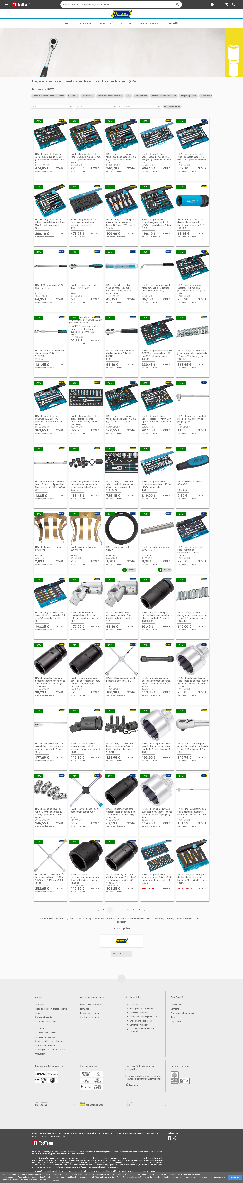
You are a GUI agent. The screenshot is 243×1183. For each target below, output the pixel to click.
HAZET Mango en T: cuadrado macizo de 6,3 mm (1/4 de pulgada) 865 (192, 419)
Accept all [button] (235, 1177)
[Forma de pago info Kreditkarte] (97, 1089)
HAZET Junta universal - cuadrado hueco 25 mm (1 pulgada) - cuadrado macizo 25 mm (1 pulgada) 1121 (86, 616)
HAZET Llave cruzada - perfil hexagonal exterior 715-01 (120, 679)
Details (59, 168)
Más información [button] (53, 1180)
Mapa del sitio (177, 1021)
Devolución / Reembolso (46, 1021)
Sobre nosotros (178, 1005)
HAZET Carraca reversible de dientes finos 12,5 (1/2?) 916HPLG (49, 353)
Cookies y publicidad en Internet (49, 1041)
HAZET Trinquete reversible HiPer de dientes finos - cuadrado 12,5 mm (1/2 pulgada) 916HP (84, 330)
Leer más (133, 1085)
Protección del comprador (182, 1013)
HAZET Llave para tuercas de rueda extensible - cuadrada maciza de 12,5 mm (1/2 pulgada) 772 (156, 289)
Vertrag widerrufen (44, 1017)
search (177, 4)
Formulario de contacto (90, 1005)
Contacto (175, 1009)
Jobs (173, 1017)
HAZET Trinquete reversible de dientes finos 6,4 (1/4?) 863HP (120, 353)
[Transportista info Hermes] (52, 1076)
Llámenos (84, 1009)
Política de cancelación (45, 1033)
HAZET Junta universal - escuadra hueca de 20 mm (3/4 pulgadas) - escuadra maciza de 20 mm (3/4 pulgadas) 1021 (119, 618)
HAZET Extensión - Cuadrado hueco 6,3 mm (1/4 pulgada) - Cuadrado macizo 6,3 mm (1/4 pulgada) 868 (50, 485)
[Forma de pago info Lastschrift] (97, 1082)
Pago (37, 1013)
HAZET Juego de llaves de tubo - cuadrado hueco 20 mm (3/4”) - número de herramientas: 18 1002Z (157, 485)
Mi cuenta (39, 1005)
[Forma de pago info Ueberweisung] (86, 1076)
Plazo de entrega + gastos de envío (51, 1009)
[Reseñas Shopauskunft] (184, 1083)
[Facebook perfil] (169, 1139)
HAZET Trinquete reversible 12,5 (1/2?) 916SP (84, 286)
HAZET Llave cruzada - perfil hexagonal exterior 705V (85, 810)
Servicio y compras (150, 23)
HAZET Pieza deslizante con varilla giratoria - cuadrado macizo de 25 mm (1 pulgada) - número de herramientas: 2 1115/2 (192, 815)
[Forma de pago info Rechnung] (86, 1082)
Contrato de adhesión (45, 1045)
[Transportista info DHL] (40, 1076)
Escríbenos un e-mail (89, 1013)
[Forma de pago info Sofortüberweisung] (97, 1076)
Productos (105, 23)
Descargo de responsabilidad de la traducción (50, 1052)
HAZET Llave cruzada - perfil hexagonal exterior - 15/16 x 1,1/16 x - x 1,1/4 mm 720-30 (49, 877)
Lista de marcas (121, 954)
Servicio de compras (89, 1017)
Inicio (67, 23)
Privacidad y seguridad (45, 1037)
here (48, 1167)
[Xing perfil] (174, 1139)
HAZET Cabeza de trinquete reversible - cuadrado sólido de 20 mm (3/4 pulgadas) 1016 (192, 746)
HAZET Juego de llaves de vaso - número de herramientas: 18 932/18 (190, 550)
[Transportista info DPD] (40, 1082)
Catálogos (125, 23)
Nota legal (39, 1028)
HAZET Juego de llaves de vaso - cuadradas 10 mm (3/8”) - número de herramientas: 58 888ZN (157, 878)
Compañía (173, 23)
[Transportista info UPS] (52, 1082)
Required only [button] (219, 1177)
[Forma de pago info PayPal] (86, 1089)
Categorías (85, 23)
